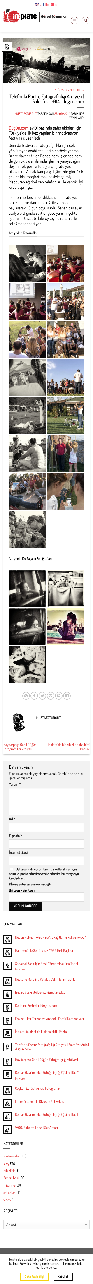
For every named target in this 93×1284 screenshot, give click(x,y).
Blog (80, 90)
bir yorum (21, 969)
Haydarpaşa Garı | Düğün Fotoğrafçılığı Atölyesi (20, 746)
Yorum (15, 784)
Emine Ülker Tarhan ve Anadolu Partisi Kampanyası (49, 1019)
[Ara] (85, 20)
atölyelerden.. (65, 90)
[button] (74, 20)
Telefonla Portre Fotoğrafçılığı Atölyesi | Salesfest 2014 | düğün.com (52, 1047)
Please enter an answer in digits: (30, 884)
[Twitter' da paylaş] (42, 696)
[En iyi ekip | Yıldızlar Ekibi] (27, 664)
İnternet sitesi (18, 852)
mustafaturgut (26, 113)
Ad (12, 819)
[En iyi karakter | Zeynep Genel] (65, 588)
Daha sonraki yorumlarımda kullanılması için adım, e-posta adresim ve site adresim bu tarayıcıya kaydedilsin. (44, 873)
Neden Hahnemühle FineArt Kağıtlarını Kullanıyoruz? (50, 937)
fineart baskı (11, 1178)
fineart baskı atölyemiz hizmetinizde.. (40, 992)
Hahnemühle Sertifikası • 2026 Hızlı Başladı (44, 950)
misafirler (9, 1185)
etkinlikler (9, 1170)
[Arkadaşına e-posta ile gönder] (50, 696)
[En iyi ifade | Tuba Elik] (27, 626)
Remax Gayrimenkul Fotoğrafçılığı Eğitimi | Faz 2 (47, 1072)
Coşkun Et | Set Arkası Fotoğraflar (37, 1088)
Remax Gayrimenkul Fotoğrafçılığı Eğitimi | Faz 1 (46, 1114)
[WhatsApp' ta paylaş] (26, 696)
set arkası (9, 1192)
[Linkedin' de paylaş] (67, 696)
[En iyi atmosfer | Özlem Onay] (65, 626)
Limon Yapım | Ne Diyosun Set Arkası (39, 1101)
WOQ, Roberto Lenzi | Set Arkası (36, 1127)
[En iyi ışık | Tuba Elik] (27, 588)
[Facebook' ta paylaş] (34, 696)
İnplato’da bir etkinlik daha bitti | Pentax (69, 746)
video (7, 1199)
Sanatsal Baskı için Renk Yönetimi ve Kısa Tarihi (46, 964)
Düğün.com (19, 128)
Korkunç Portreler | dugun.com (36, 1005)
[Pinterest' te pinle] (59, 696)
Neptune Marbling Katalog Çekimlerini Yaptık (45, 979)
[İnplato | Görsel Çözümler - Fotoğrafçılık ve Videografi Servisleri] (35, 16)
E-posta (15, 836)
